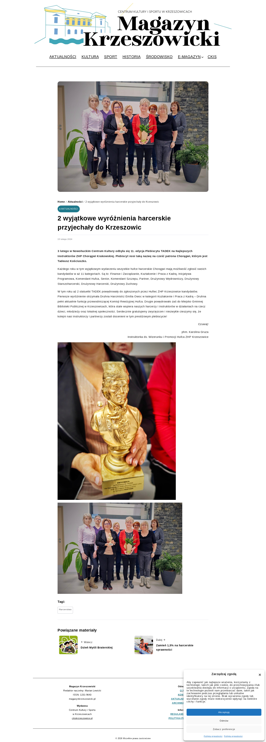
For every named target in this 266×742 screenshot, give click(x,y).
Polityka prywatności (213, 736)
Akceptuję (224, 712)
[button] (259, 674)
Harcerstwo (65, 609)
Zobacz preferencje (224, 729)
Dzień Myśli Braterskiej (97, 647)
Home (61, 201)
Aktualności (75, 201)
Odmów (224, 720)
